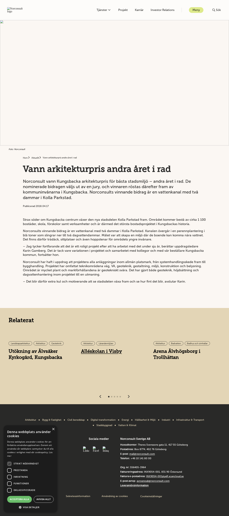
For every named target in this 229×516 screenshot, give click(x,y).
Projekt (123, 10)
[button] (30, 507)
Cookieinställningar (151, 496)
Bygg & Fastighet (51, 420)
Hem (25, 158)
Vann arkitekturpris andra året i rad (60, 157)
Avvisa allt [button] (43, 499)
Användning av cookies (115, 496)
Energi (125, 420)
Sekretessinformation (78, 496)
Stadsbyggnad (104, 425)
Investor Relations (162, 10)
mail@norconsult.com (142, 453)
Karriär (139, 10)
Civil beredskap (76, 420)
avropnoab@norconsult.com (153, 480)
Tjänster (102, 10)
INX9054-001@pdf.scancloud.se (165, 476)
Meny (196, 10)
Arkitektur (30, 420)
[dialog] (30, 468)
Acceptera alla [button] (19, 499)
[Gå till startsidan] (16, 10)
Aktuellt (35, 158)
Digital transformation (103, 420)
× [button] (53, 429)
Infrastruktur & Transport (190, 420)
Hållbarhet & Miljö (145, 420)
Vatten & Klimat (127, 425)
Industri (166, 420)
